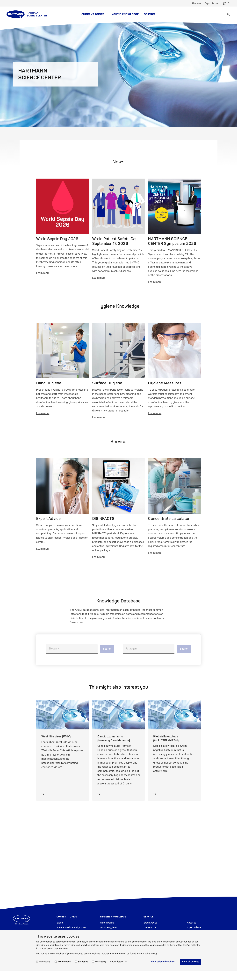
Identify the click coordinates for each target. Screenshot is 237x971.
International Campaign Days (71, 927)
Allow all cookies (190, 961)
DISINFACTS (150, 927)
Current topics (92, 14)
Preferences (64, 961)
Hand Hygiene (107, 922)
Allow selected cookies (163, 961)
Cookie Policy (150, 953)
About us (196, 3)
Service (150, 14)
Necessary (44, 961)
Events (60, 922)
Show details (116, 961)
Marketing (100, 961)
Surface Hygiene (108, 927)
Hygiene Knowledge (124, 14)
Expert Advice (211, 3)
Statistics (83, 961)
